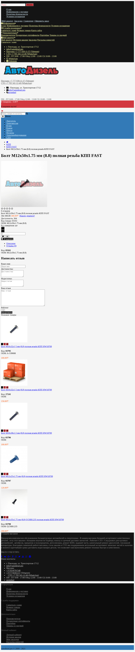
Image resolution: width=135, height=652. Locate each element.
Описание (10, 243)
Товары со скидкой (58, 35)
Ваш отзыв (6, 288)
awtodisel (12, 92)
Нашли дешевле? (27, 216)
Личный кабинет (14, 635)
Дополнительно (10, 33)
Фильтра (10, 133)
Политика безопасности (17, 14)
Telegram (12, 61)
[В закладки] (3, 236)
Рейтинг (5, 308)
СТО (8, 137)
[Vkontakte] (6, 556)
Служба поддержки (12, 28)
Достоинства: (7, 269)
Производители (8, 35)
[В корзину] (2, 344)
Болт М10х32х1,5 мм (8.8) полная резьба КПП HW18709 (26, 346)
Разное (9, 128)
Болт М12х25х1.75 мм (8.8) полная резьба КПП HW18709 (27, 476)
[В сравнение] (7, 236)
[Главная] (7, 142)
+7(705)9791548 (13, 570)
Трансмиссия (12, 123)
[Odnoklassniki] (13, 556)
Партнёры (44, 35)
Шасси (9, 130)
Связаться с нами (8, 30)
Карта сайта (36, 30)
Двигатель (11, 121)
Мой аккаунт (8, 37)
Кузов (9, 126)
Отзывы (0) (11, 246)
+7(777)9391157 (13, 573)
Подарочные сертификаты (27, 35)
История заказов (20, 40)
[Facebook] (2, 556)
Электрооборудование (16, 135)
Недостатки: (6, 278)
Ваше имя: (5, 264)
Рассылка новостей (46, 40)
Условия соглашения (15, 16)
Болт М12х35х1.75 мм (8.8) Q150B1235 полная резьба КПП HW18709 (32, 519)
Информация (9, 23)
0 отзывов (5, 211)
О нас (8, 9)
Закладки (32, 40)
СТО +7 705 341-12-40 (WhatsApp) (21, 54)
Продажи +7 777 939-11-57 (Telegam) (22, 51)
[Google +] (10, 556)
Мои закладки (12, 639)
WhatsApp (13, 58)
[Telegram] (30, 556)
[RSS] (16, 556)
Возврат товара (24, 30)
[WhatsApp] (27, 556)
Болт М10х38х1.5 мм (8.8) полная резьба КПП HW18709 (26, 433)
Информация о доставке (17, 12)
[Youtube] (23, 556)
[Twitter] (20, 556)
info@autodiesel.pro (14, 49)
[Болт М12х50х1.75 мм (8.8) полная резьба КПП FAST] (24, 206)
